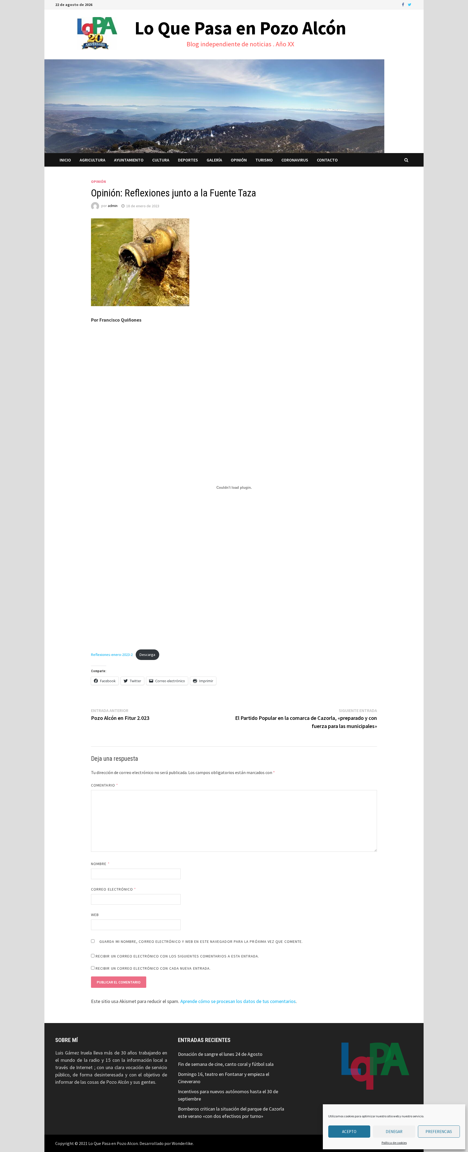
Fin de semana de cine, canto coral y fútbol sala (226, 1064)
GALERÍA (214, 160)
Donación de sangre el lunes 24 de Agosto (220, 1054)
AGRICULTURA (92, 160)
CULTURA (160, 160)
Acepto (349, 1131)
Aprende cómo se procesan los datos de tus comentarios (238, 1001)
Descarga (147, 654)
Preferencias (438, 1131)
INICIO (65, 160)
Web (95, 914)
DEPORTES (188, 160)
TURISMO (264, 160)
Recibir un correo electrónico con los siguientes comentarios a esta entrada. (177, 956)
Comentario (104, 785)
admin (113, 205)
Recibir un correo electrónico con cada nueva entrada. (153, 968)
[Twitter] (410, 4)
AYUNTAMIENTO (129, 160)
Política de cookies (394, 1143)
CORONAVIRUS (294, 160)
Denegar (394, 1131)
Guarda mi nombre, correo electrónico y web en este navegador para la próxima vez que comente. (201, 941)
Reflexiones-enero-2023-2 (112, 654)
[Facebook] (404, 4)
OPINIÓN (239, 160)
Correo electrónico (113, 889)
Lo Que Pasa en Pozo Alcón (240, 28)
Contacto (327, 160)
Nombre (100, 863)
